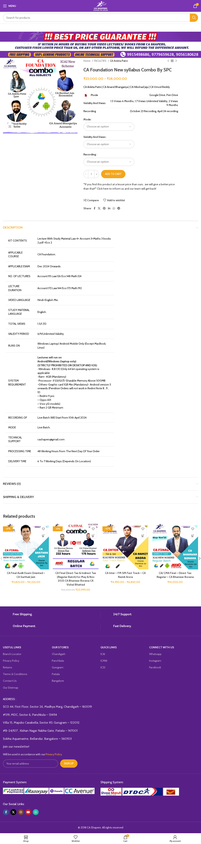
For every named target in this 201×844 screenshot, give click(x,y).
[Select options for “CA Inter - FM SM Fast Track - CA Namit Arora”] (143, 535)
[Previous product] (168, 61)
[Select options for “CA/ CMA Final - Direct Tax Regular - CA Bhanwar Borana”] (192, 535)
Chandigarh (58, 654)
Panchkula (58, 660)
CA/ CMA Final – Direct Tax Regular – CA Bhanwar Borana (175, 575)
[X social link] (99, 208)
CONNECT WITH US (161, 647)
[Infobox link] (50, 615)
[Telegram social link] (118, 208)
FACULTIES (100, 60)
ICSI (102, 667)
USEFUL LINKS (12, 647)
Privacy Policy (11, 660)
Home (87, 60)
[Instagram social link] (21, 812)
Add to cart (113, 173)
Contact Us (10, 681)
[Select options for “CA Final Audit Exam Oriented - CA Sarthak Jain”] (43, 535)
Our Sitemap (10, 687)
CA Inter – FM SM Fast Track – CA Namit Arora (125, 575)
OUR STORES (60, 647)
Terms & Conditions (15, 674)
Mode (87, 119)
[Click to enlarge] (10, 127)
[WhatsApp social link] (113, 208)
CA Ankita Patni (119, 60)
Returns (7, 667)
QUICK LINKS (108, 647)
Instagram (155, 660)
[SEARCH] (194, 18)
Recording (89, 154)
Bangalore (58, 681)
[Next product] (176, 61)
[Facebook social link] (94, 208)
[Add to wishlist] (43, 528)
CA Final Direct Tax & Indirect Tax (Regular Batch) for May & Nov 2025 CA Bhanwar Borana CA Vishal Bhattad (75, 578)
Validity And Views (94, 137)
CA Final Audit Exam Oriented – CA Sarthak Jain (26, 575)
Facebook (155, 667)
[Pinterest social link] (104, 208)
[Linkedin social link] (109, 208)
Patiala (56, 674)
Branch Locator (12, 654)
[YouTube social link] (28, 812)
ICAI (102, 654)
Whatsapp (155, 654)
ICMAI (103, 660)
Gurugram (57, 667)
